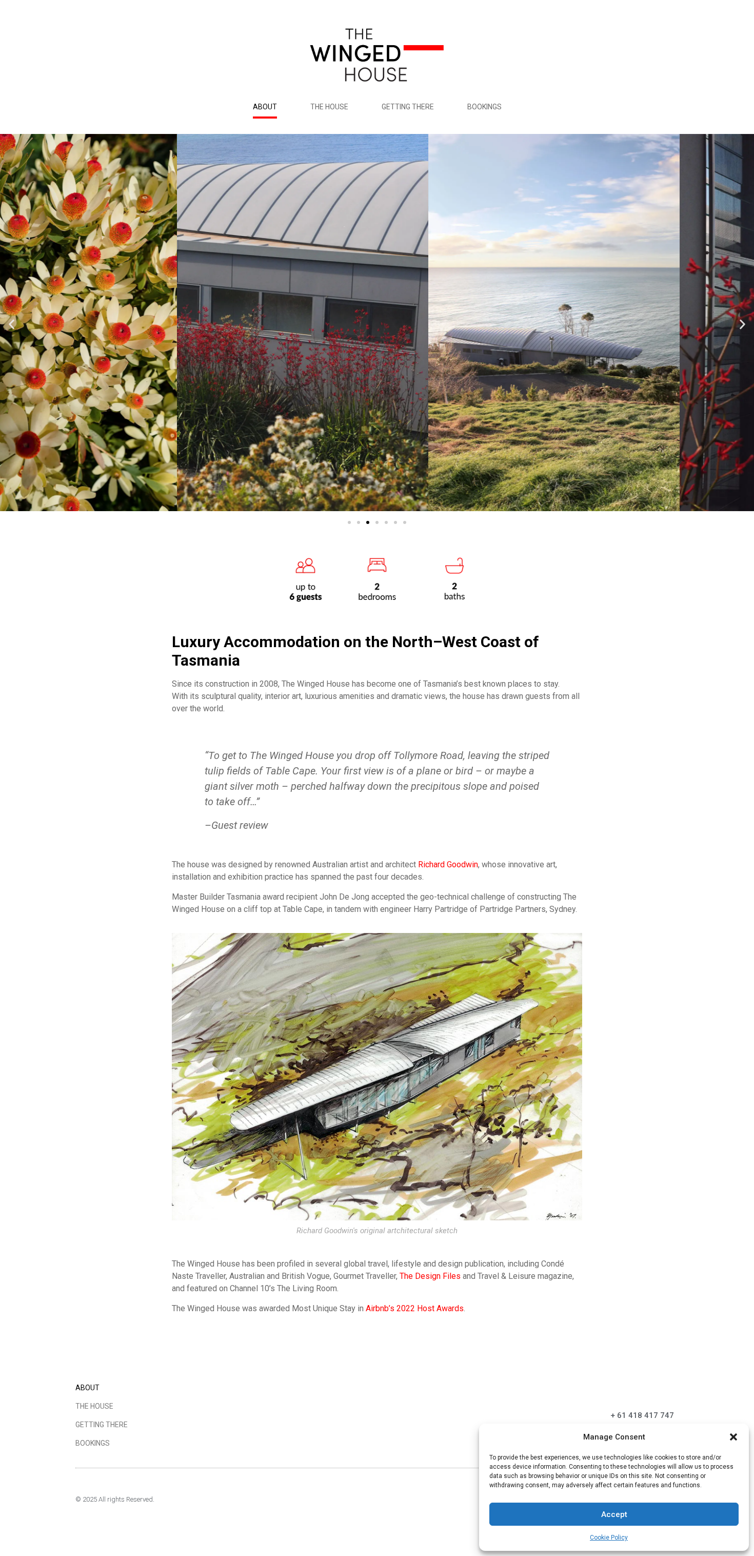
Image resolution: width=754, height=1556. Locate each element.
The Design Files (430, 1276)
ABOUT (265, 107)
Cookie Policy (609, 1537)
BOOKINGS (484, 107)
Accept (614, 1514)
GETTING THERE (408, 107)
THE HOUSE (329, 107)
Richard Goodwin (448, 864)
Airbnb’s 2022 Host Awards (415, 1308)
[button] (733, 1437)
